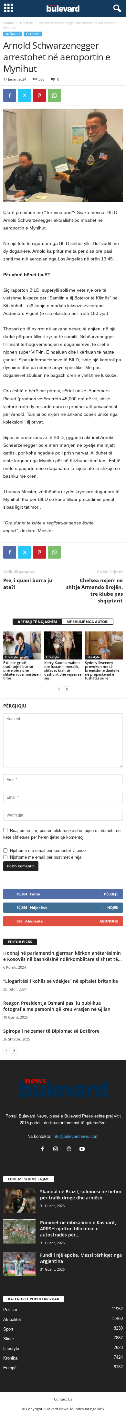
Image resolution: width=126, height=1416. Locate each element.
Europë (9, 1367)
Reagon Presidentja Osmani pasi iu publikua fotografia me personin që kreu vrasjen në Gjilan (56, 1006)
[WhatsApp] (54, 95)
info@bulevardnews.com (76, 1136)
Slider (8, 1338)
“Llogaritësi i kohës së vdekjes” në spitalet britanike (60, 981)
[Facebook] (9, 95)
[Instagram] (57, 1149)
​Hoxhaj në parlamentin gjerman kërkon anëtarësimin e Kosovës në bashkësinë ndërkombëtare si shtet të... (62, 956)
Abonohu (109, 921)
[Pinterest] (39, 95)
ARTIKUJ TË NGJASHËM (37, 621)
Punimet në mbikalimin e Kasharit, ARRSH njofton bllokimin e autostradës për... (78, 1228)
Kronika (10, 1358)
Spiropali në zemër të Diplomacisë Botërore (51, 1031)
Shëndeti (12, 34)
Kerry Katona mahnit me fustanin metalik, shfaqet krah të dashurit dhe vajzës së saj (62, 670)
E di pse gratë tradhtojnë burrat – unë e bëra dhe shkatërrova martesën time (22, 670)
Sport (8, 1329)
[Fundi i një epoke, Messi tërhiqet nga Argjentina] (19, 1264)
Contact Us (63, 1399)
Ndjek (112, 907)
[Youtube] (83, 1149)
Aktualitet (12, 1319)
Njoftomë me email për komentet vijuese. (48, 850)
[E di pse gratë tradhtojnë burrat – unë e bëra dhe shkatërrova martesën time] (22, 645)
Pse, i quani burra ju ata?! (27, 583)
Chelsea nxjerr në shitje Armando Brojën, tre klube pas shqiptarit (94, 590)
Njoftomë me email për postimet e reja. (46, 857)
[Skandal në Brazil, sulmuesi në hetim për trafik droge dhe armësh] (19, 1200)
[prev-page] (59, 689)
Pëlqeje (111, 894)
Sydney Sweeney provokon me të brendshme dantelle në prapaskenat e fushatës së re (102, 670)
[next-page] (67, 689)
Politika (10, 1309)
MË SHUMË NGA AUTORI (88, 621)
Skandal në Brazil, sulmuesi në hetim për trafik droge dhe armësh (80, 1194)
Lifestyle (26, 22)
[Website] (70, 1149)
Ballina (8, 22)
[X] (24, 95)
